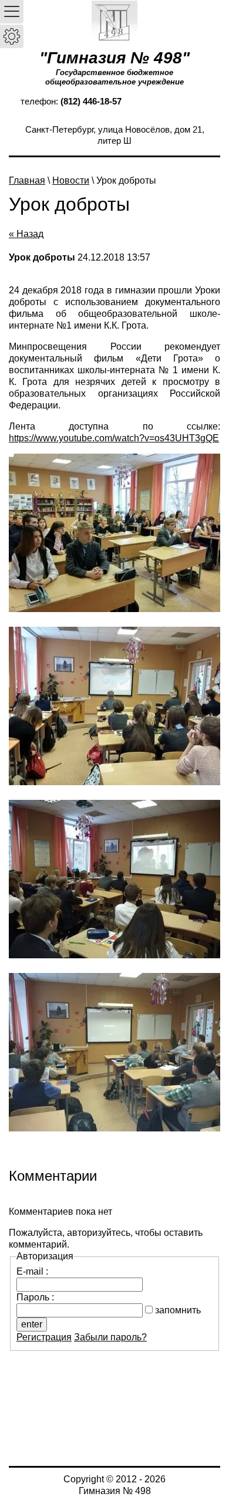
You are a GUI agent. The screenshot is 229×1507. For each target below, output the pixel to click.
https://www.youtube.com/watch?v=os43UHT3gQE (114, 438)
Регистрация (44, 1337)
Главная (27, 180)
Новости (70, 180)
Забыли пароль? (110, 1337)
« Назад (26, 234)
